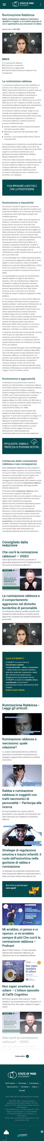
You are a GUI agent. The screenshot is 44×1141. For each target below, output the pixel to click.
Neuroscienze (12, 1087)
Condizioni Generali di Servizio (25, 1118)
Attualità (22, 1090)
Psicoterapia (34, 1083)
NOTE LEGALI (9, 1118)
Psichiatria (24, 1087)
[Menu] (4, 4)
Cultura (34, 1087)
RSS (27, 1120)
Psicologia (22, 1083)
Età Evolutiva (10, 1083)
